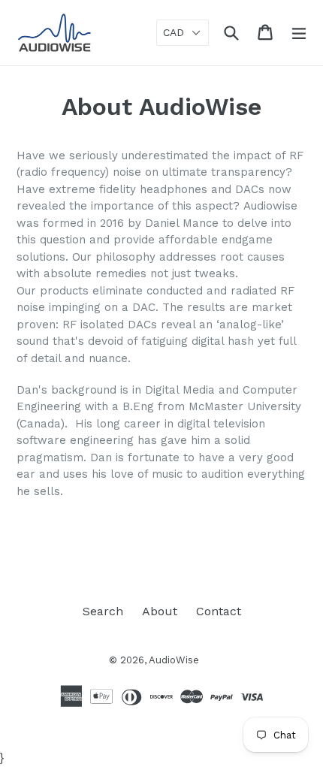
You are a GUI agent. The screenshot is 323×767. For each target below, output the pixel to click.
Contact (218, 611)
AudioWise (174, 660)
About (159, 611)
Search (103, 611)
